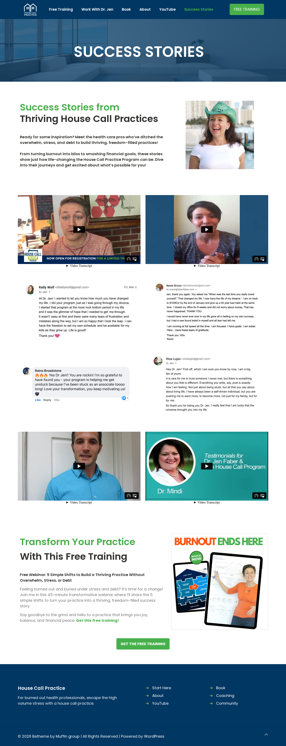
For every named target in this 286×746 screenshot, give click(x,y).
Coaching (225, 695)
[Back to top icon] (266, 734)
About (158, 695)
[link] (219, 581)
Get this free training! (97, 620)
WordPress (154, 736)
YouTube (160, 703)
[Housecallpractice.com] (30, 9)
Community (227, 703)
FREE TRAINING (247, 9)
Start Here (161, 687)
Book (220, 687)
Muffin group (68, 736)
